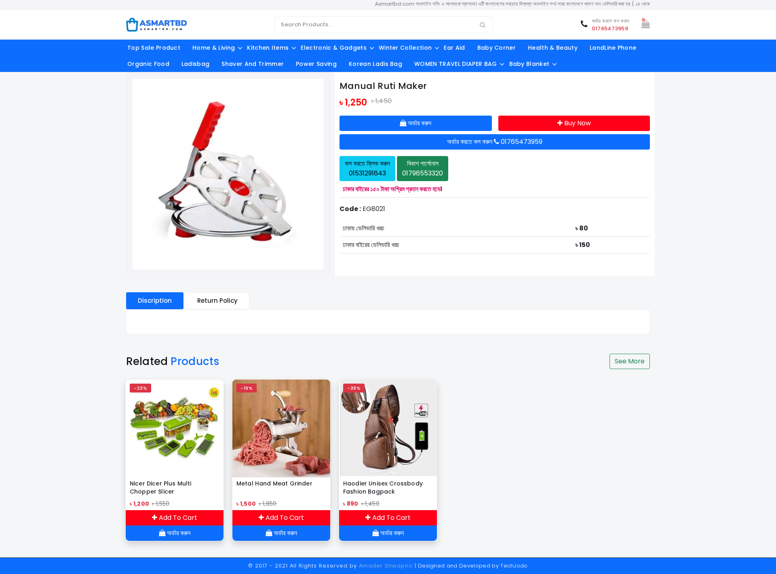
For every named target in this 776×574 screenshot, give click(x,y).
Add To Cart (177, 517)
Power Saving (316, 64)
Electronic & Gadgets (333, 48)
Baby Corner (496, 48)
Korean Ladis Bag (375, 64)
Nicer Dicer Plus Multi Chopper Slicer (161, 487)
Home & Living (213, 48)
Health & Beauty (553, 48)
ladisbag (195, 64)
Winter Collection (405, 48)
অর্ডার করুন (418, 123)
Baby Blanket (529, 64)
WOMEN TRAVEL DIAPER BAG (455, 64)
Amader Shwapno (386, 566)
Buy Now (577, 123)
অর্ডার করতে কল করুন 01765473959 (494, 141)
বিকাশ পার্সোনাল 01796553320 (422, 168)
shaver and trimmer (252, 64)
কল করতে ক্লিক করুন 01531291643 (367, 168)
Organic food (148, 64)
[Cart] (645, 25)
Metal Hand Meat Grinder (274, 483)
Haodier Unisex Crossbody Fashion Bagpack (383, 487)
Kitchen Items (268, 48)
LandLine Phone (613, 48)
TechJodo (514, 566)
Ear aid (454, 48)
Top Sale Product (153, 48)
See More (630, 361)
